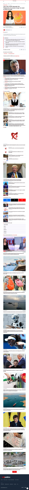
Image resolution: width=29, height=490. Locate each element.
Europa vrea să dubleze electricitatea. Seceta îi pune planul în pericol (15, 46)
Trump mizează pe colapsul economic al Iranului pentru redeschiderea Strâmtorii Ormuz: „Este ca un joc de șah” (12, 180)
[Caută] (25, 1)
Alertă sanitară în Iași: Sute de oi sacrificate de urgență (13, 81)
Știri (6, 3)
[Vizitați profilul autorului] (4, 27)
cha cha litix (5, 53)
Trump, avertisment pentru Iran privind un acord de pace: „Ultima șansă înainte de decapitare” (17, 187)
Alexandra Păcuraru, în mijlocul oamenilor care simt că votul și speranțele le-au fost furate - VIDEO (17, 117)
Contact (2, 479)
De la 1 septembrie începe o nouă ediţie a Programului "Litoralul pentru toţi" (15, 42)
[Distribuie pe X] (25, 27)
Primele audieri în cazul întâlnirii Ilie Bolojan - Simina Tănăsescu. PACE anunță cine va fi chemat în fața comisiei (15, 88)
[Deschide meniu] (3, 1)
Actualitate (9, 3)
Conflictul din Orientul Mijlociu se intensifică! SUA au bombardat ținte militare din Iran (16, 194)
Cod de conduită (17, 479)
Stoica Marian (24, 271)
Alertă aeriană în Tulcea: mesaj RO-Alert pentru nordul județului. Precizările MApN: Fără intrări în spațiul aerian (14, 79)
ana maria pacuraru (11, 53)
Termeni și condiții (5, 479)
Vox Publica (10, 26)
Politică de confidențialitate (11, 479)
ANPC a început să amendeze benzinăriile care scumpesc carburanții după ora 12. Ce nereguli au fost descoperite (14, 390)
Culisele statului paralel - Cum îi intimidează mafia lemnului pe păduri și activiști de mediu (16, 155)
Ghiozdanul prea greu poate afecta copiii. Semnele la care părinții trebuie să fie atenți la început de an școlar (15, 44)
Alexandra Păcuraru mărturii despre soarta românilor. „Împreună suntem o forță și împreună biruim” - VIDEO (16, 113)
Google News (17, 55)
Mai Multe (14, 471)
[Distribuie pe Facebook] (21, 27)
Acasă (4, 3)
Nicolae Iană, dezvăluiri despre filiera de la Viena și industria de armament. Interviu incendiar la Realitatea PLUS (15, 40)
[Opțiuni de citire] (27, 488)
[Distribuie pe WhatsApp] (23, 27)
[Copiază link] (20, 27)
